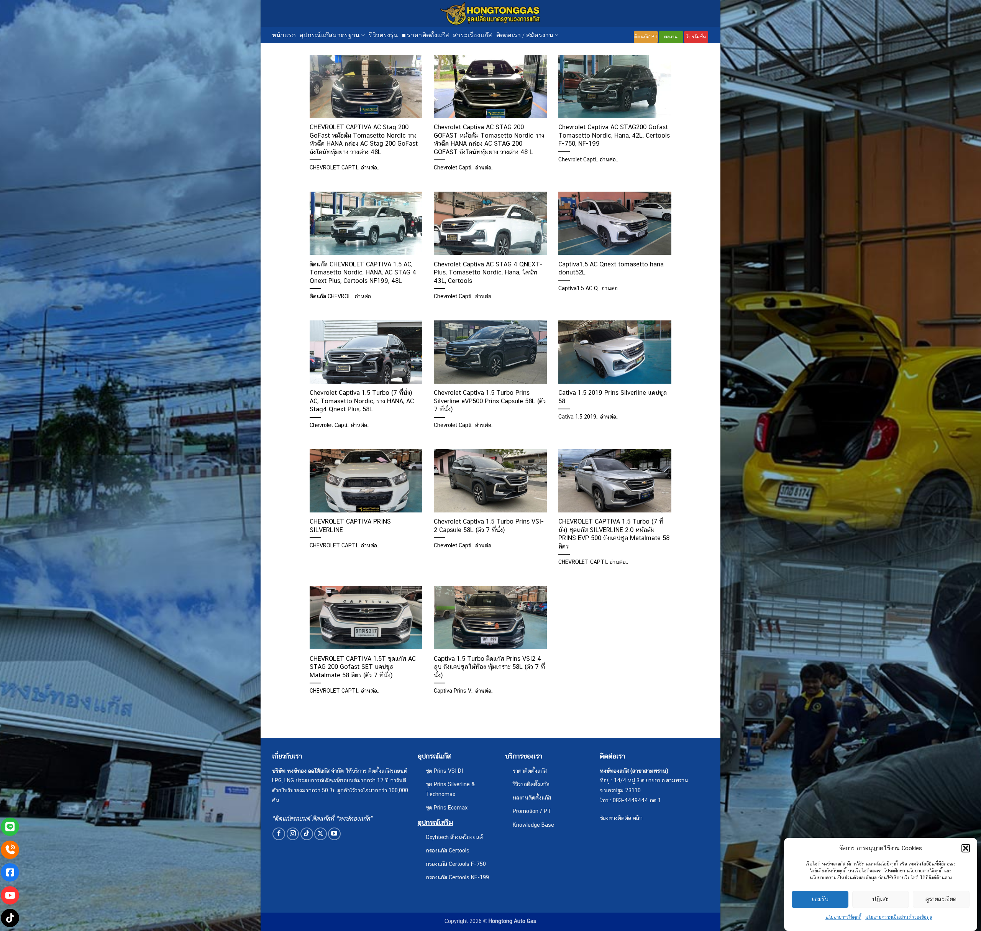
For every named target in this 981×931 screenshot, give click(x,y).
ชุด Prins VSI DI (444, 770)
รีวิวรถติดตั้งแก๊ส (531, 784)
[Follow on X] (320, 834)
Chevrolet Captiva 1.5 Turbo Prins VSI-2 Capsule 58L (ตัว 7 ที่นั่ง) (489, 525)
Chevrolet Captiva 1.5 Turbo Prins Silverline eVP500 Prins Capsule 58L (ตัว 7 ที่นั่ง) (490, 401)
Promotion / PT (532, 811)
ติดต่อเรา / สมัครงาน (524, 34)
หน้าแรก (284, 34)
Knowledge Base (533, 824)
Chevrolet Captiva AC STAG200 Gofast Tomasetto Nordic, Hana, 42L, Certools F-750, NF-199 (614, 135)
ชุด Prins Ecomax (447, 807)
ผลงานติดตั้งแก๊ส (532, 797)
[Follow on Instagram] (293, 834)
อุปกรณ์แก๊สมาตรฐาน (330, 34)
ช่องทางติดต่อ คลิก (621, 817)
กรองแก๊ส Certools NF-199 (457, 877)
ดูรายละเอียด (941, 899)
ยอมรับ (820, 899)
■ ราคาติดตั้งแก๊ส (425, 34)
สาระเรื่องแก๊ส (472, 34)
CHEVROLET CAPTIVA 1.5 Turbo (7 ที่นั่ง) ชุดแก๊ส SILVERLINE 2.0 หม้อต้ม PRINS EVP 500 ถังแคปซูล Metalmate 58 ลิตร (613, 533)
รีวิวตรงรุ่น (383, 34)
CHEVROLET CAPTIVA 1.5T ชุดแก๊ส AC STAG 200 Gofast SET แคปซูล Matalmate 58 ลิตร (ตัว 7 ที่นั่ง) (363, 667)
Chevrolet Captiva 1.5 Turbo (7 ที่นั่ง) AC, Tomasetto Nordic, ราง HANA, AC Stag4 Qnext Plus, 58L (362, 401)
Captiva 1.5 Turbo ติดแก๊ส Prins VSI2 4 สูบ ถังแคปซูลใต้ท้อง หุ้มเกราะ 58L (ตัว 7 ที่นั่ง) (489, 667)
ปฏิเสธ (880, 899)
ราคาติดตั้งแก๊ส (530, 770)
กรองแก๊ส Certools (447, 850)
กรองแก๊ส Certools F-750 (456, 863)
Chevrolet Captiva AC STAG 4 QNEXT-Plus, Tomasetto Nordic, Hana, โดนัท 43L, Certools (488, 272)
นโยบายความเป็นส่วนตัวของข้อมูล (898, 917)
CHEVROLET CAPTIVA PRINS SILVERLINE (350, 525)
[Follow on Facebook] (278, 834)
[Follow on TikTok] (306, 834)
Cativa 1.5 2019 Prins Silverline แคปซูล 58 (612, 397)
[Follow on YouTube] (334, 834)
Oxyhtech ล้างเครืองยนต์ (454, 837)
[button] (966, 848)
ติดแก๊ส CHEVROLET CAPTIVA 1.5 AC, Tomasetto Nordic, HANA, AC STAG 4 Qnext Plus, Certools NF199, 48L (363, 272)
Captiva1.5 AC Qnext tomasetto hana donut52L (611, 268)
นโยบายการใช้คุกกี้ (843, 917)
